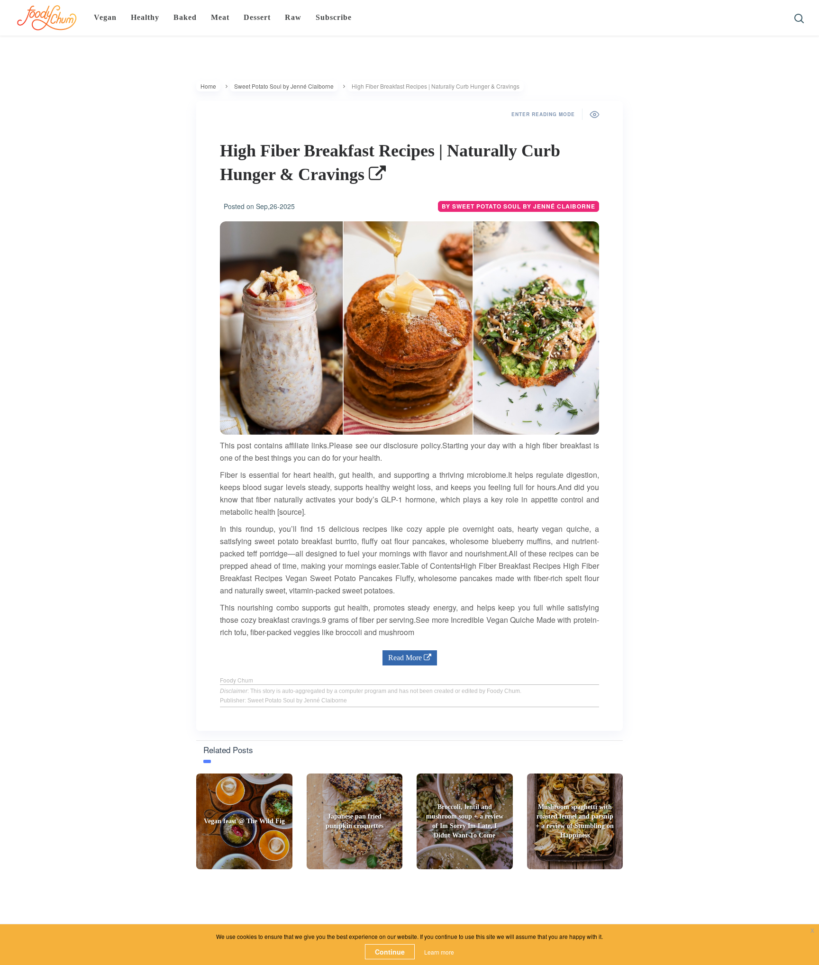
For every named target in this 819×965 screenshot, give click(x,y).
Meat (220, 17)
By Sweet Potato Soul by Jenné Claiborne (518, 206)
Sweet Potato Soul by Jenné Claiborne (284, 86)
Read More (406, 658)
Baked (185, 17)
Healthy (145, 17)
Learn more (439, 952)
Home (208, 86)
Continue (390, 951)
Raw (293, 17)
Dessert (257, 17)
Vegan (105, 17)
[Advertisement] (409, 900)
